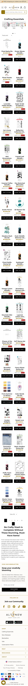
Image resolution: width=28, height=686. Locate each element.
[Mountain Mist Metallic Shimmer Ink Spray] (7, 307)
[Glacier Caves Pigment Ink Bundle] (7, 492)
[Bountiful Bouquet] (7, 360)
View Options (7, 85)
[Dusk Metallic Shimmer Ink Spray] (19, 228)
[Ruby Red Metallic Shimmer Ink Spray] (19, 70)
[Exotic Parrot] (7, 202)
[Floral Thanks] (7, 70)
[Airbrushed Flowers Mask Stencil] (19, 465)
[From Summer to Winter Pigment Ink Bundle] (7, 386)
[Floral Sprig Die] (7, 44)
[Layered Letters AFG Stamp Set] (19, 307)
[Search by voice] (25, 12)
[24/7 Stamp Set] (19, 334)
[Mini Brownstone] (7, 149)
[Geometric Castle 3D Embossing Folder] (7, 439)
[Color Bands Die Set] (19, 386)
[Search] (3, 12)
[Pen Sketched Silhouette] (19, 176)
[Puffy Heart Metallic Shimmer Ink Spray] (7, 465)
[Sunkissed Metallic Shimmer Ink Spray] (19, 255)
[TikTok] (19, 607)
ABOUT (4, 657)
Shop (4, 628)
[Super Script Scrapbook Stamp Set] (19, 96)
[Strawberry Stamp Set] (19, 492)
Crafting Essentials (7, 631)
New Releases (6, 635)
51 (21, 520)
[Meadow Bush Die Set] (7, 228)
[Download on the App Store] (10, 622)
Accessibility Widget (14, 670)
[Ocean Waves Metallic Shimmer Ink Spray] (19, 44)
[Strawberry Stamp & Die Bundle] (19, 281)
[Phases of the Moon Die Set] (7, 334)
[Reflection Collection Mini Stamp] (19, 123)
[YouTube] (24, 607)
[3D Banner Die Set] (19, 202)
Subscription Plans (7, 644)
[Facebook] (4, 607)
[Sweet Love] (19, 413)
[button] (3, 682)
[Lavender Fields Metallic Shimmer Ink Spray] (7, 96)
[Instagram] (9, 607)
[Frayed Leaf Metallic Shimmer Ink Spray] (19, 149)
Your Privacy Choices (9, 668)
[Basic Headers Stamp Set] (19, 439)
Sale (3, 641)
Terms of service (20, 665)
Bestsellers (5, 638)
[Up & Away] (7, 123)
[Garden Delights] (7, 413)
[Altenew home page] (14, 7)
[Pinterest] (14, 607)
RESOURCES (6, 653)
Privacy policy (9, 665)
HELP (3, 649)
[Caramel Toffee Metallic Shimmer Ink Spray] (7, 176)
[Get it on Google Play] (18, 622)
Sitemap (20, 668)
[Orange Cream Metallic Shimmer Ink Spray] (7, 281)
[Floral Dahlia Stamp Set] (7, 255)
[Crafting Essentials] (6, 29)
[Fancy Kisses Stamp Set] (19, 360)
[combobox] (14, 12)
